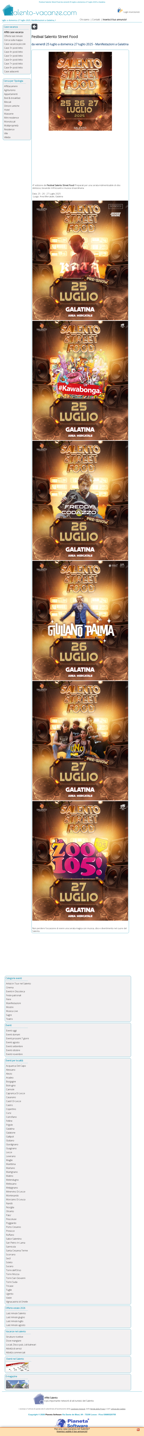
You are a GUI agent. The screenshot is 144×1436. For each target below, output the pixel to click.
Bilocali (7, 101)
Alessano (10, 1069)
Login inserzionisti (132, 12)
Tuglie (9, 1289)
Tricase (9, 1285)
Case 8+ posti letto (13, 67)
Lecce (9, 1152)
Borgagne (11, 1081)
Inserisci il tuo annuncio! (115, 19)
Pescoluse (11, 1219)
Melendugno (12, 1179)
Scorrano (10, 1254)
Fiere (8, 999)
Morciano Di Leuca (15, 1199)
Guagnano (11, 1148)
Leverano (11, 1156)
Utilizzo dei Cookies (118, 1409)
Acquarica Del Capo (16, 1065)
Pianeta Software (53, 1414)
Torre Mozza (12, 1274)
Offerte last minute (13, 36)
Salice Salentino (14, 1238)
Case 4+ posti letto (13, 51)
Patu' (8, 1215)
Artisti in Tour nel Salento (18, 983)
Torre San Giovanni (15, 1278)
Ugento (9, 1293)
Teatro (9, 1018)
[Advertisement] (80, 156)
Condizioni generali (78, 1409)
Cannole (10, 1089)
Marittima (11, 1164)
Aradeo (10, 1077)
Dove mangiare (13, 1340)
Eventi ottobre (13, 1050)
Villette (7, 137)
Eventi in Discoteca (15, 991)
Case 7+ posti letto (13, 63)
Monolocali (9, 121)
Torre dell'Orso (13, 1270)
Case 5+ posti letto (13, 55)
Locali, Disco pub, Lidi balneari (21, 1344)
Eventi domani (13, 1034)
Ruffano (10, 1234)
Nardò (9, 1203)
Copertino (11, 1109)
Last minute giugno (15, 1317)
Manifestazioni (13, 1003)
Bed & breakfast (12, 98)
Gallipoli (10, 1136)
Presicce (10, 1230)
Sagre (9, 1015)
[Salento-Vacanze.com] (39, 15)
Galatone (10, 1132)
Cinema (10, 987)
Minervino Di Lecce (15, 1191)
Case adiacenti (11, 71)
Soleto (9, 1262)
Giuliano (10, 1140)
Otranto (10, 1211)
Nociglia (10, 1207)
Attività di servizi (14, 1348)
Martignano (12, 1171)
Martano (10, 1168)
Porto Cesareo (13, 1227)
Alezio (9, 1073)
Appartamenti (11, 94)
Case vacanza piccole (15, 43)
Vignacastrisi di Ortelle (17, 1301)
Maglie (9, 1160)
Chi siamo (84, 19)
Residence (9, 129)
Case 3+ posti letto (13, 47)
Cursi (8, 1113)
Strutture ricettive (14, 1336)
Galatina (10, 1128)
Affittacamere (11, 86)
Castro (9, 1105)
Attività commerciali (15, 1352)
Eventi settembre (14, 1046)
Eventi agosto (13, 1042)
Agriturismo (9, 90)
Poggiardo (11, 1223)
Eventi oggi (11, 1030)
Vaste (9, 1297)
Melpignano (12, 1187)
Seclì (8, 1258)
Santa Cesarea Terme (17, 1250)
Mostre (10, 1007)
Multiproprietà (11, 125)
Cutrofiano (11, 1116)
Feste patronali (13, 995)
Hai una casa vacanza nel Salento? (72, 1429)
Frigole (9, 1124)
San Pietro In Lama (15, 1242)
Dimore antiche (11, 105)
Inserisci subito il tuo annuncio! (72, 1431)
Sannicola (11, 1246)
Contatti (96, 19)
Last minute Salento (16, 1313)
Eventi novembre (14, 1054)
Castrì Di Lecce (13, 1101)
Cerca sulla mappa (13, 40)
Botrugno (11, 1085)
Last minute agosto (15, 1325)
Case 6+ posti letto (13, 59)
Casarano (11, 1097)
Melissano (11, 1183)
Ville (6, 133)
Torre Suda (11, 1282)
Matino (9, 1175)
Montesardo (12, 1195)
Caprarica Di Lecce (15, 1093)
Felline (9, 1120)
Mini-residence (11, 117)
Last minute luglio (14, 1321)
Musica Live (12, 1011)
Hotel (7, 109)
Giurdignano (12, 1144)
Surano (9, 1266)
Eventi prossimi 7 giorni (17, 1038)
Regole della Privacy (97, 1409)
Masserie (9, 113)
